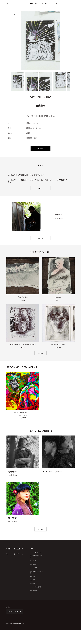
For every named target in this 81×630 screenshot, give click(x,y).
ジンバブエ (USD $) (13, 611)
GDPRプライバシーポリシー (36, 556)
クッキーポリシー (35, 560)
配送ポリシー (33, 564)
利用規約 (32, 576)
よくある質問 (33, 567)
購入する (40, 148)
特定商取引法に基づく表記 (36, 572)
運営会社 (32, 583)
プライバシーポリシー (36, 552)
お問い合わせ (33, 590)
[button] (7, 3)
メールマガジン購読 (35, 587)
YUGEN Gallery (17, 623)
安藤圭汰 (40, 105)
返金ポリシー (33, 580)
